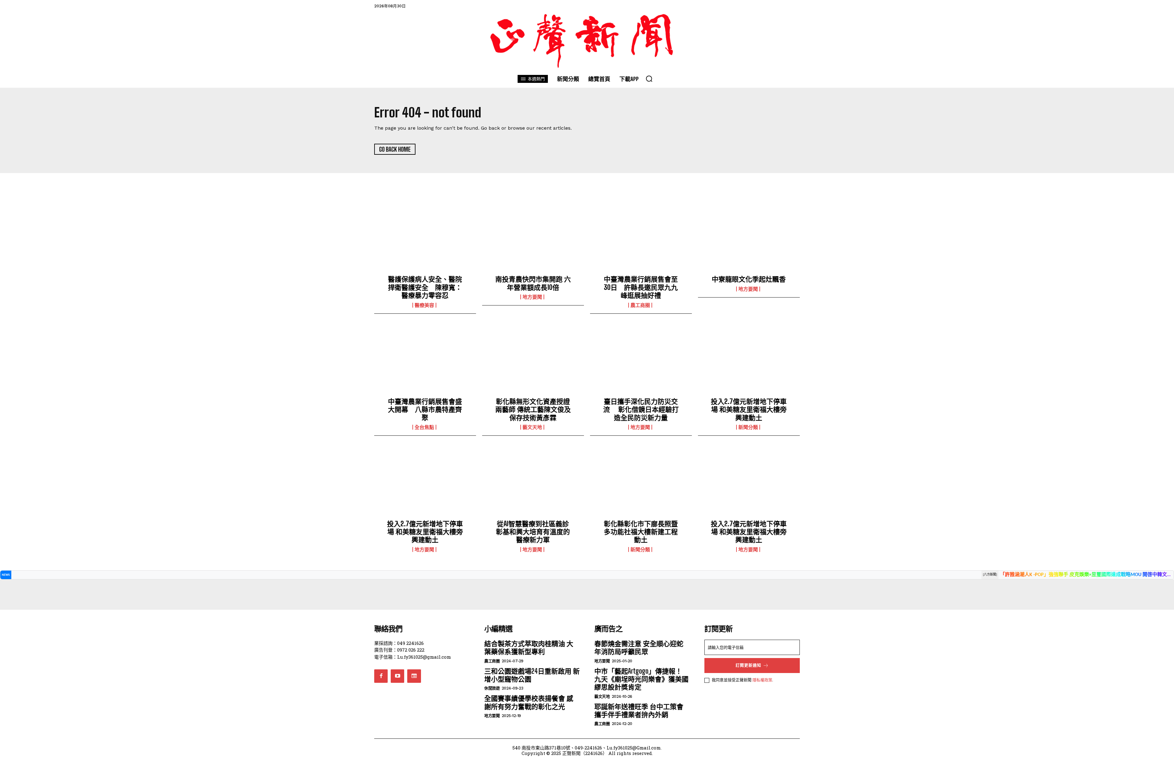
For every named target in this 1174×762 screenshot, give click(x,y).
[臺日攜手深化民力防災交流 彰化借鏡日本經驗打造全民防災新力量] (641, 360)
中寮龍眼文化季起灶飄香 (749, 279)
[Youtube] (397, 676)
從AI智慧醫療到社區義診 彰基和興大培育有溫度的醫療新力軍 (536, 532)
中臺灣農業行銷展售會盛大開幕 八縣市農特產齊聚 (425, 409)
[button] (649, 78)
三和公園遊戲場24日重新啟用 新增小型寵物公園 (532, 675)
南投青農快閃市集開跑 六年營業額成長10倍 (533, 283)
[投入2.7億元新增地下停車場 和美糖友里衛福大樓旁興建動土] (749, 360)
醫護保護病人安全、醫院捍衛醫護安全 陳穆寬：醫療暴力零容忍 (425, 287)
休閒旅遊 (492, 688)
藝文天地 (532, 427)
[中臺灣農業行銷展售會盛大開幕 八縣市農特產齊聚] (425, 360)
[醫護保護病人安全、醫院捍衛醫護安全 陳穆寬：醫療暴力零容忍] (425, 238)
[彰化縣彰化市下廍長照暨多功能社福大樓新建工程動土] (641, 482)
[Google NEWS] (414, 676)
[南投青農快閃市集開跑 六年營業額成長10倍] (533, 238)
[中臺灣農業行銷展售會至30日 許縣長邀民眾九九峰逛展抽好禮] (641, 238)
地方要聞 (532, 296)
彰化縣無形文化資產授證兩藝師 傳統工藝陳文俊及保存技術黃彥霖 (533, 409)
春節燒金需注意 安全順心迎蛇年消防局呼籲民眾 (638, 647)
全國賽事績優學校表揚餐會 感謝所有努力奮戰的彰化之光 (528, 702)
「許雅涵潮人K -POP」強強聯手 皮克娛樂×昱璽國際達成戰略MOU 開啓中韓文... (1085, 574)
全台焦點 (424, 427)
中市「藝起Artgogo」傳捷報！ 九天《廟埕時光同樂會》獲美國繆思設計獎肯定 (641, 679)
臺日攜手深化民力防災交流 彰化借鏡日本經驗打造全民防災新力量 (641, 409)
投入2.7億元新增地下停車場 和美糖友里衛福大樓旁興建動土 (749, 409)
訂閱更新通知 (748, 665)
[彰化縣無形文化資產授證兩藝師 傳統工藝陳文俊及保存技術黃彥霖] (533, 360)
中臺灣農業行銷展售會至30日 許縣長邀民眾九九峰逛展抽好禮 (641, 287)
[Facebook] (381, 676)
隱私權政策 (762, 679)
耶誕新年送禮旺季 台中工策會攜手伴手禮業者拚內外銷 (638, 710)
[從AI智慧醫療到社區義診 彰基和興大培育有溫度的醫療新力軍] (533, 482)
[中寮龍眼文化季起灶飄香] (749, 238)
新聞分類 (748, 427)
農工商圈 (640, 305)
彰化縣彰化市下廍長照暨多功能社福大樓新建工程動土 (641, 532)
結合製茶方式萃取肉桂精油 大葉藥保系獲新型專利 (528, 647)
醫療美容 (424, 305)
